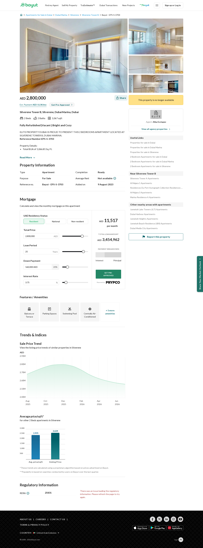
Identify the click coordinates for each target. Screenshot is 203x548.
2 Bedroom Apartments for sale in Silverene (150, 166)
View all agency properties (154, 129)
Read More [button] (26, 157)
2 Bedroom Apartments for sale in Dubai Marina (152, 161)
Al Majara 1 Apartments (141, 183)
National (56, 221)
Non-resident (77, 221)
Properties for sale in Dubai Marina (146, 147)
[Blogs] (144, 5)
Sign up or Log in (173, 5)
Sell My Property (69, 5)
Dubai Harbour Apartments (142, 214)
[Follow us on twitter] (159, 519)
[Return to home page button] (29, 5)
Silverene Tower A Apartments (144, 178)
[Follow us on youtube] (180, 519)
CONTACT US (57, 519)
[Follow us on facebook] (152, 519)
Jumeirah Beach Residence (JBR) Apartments (151, 223)
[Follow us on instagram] (173, 519)
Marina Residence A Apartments (145, 197)
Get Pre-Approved (108, 274)
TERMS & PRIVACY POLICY (34, 525)
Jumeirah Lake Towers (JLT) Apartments (148, 209)
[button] (200, 274)
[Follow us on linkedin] (166, 519)
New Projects (128, 5)
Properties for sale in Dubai (142, 143)
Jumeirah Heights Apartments (144, 219)
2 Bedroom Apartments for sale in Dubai (148, 157)
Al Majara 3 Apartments (141, 192)
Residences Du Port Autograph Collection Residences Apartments (156, 188)
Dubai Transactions (109, 5)
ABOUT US (26, 519)
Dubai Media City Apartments (144, 228)
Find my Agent (52, 5)
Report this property (158, 236)
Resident (33, 221)
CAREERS (41, 519)
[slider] (82, 236)
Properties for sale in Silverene (144, 152)
